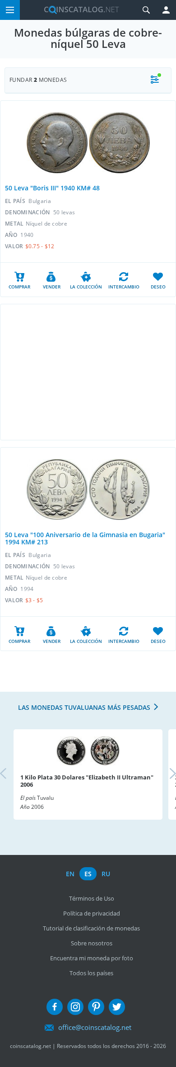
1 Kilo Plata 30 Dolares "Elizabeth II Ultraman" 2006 (86, 781)
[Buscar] (146, 10)
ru (106, 873)
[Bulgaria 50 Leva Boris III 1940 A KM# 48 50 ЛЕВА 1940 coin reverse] (119, 142)
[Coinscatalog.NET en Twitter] (117, 1007)
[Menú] (10, 10)
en (70, 873)
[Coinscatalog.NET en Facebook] (54, 1007)
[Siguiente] (165, 774)
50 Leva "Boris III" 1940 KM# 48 (52, 188)
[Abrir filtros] (155, 80)
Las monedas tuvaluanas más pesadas (84, 707)
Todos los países (91, 973)
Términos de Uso (91, 898)
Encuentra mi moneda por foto (91, 958)
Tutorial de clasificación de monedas (91, 928)
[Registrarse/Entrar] (166, 10)
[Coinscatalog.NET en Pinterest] (96, 1007)
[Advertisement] (88, 372)
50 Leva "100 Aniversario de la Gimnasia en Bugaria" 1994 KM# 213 (85, 538)
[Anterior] (11, 774)
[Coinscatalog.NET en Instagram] (75, 1007)
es (88, 873)
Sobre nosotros (91, 943)
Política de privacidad (91, 913)
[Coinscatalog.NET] (78, 10)
